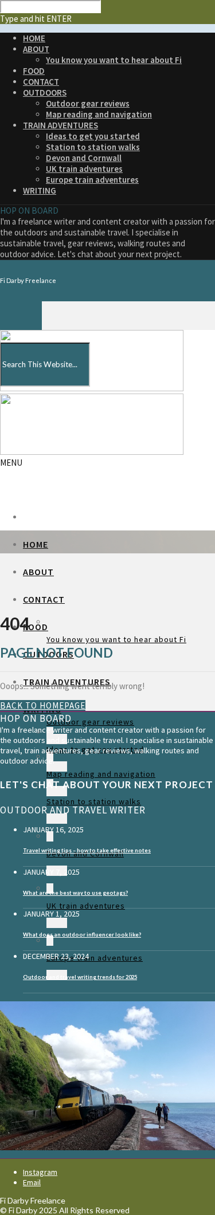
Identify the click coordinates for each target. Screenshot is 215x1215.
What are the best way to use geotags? (75, 893)
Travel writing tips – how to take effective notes (87, 850)
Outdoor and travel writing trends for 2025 (80, 977)
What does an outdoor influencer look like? (82, 934)
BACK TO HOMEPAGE (42, 705)
